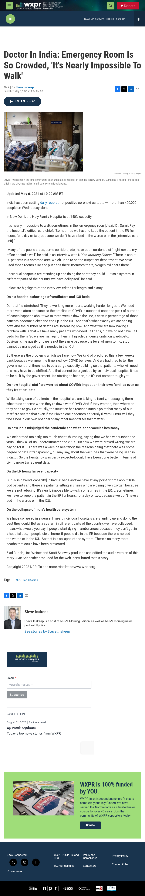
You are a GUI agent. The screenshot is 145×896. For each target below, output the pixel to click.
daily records (49, 203)
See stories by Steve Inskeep (47, 631)
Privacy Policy (120, 856)
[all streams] (139, 18)
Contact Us (89, 865)
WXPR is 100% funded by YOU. (106, 788)
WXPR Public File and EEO (66, 857)
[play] (10, 19)
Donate (130, 6)
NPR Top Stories (27, 580)
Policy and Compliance (90, 857)
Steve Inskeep (25, 87)
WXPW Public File (64, 865)
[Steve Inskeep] (12, 617)
